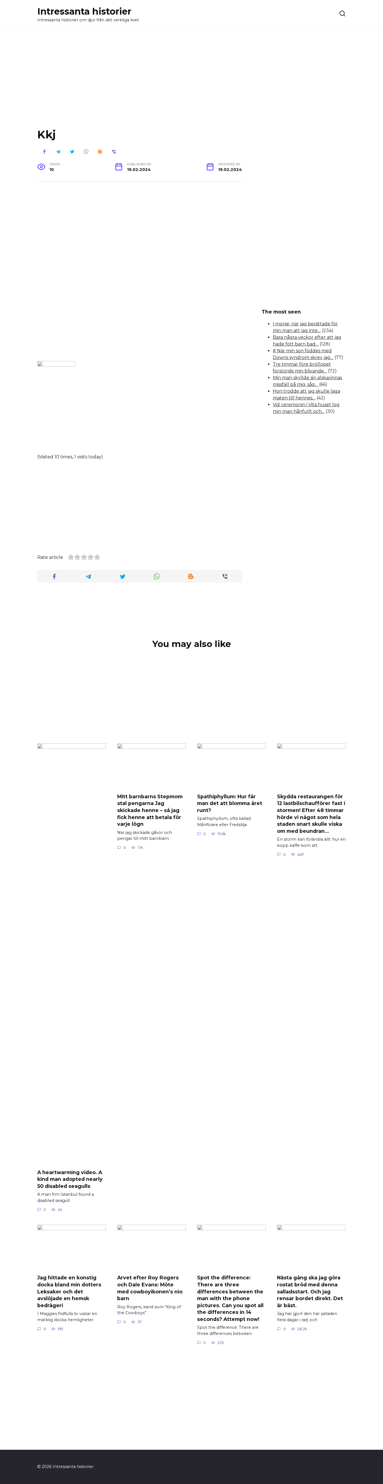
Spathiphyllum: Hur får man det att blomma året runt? (229, 803)
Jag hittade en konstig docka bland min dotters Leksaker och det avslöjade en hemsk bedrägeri (69, 1291)
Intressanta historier (84, 11)
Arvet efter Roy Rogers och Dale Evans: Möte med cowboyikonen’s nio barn (150, 1288)
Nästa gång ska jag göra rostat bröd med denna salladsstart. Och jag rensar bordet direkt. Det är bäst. (310, 1291)
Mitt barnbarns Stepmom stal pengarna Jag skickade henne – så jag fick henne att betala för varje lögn (150, 810)
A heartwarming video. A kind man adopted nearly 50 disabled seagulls (70, 1179)
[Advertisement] (191, 82)
